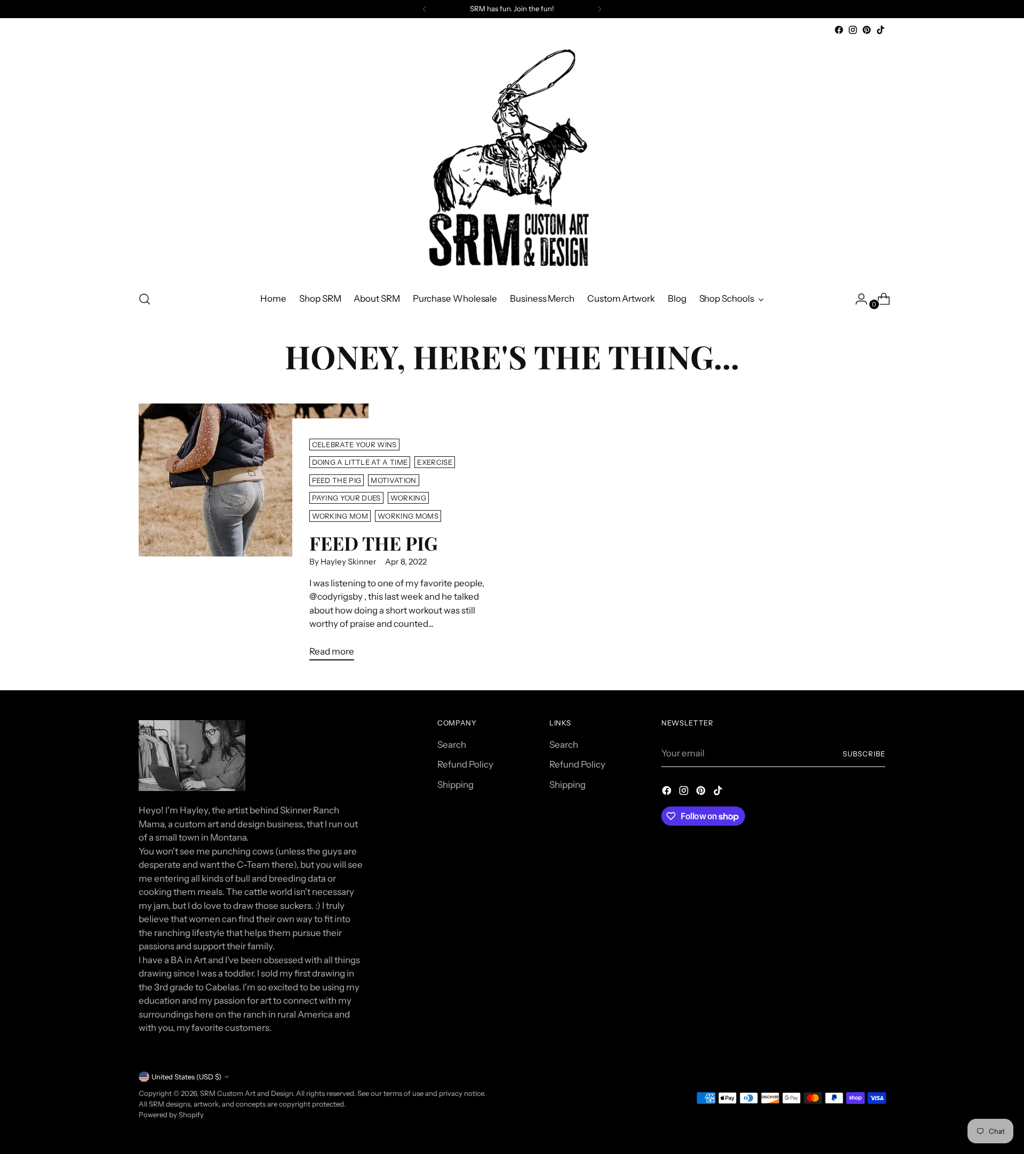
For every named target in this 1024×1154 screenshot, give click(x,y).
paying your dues (346, 498)
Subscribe (864, 753)
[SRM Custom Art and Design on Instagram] (853, 30)
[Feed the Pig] (254, 536)
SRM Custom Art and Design (246, 1093)
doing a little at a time (360, 462)
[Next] (599, 9)
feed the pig (337, 480)
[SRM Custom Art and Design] (512, 159)
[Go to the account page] (857, 299)
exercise (434, 462)
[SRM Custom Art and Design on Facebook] (839, 30)
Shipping (455, 784)
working (408, 498)
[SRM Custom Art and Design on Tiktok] (880, 30)
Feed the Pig (373, 542)
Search (451, 744)
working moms (408, 516)
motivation (393, 480)
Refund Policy (465, 764)
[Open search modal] (144, 299)
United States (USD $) (186, 1076)
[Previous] (424, 9)
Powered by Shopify (171, 1114)
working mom (340, 516)
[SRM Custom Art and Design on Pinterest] (866, 30)
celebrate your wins (354, 444)
